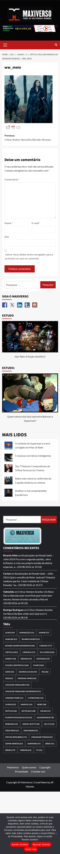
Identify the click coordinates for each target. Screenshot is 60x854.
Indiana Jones (27, 678)
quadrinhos (45, 717)
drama (26, 658)
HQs (9, 678)
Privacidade (21, 771)
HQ (45, 672)
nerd (41, 704)
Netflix (11, 711)
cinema (45, 645)
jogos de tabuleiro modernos (23, 691)
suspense (34, 743)
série (49, 743)
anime (44, 632)
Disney (10, 658)
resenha (11, 724)
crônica (29, 652)
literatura (36, 698)
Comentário (12, 179)
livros (10, 704)
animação (26, 632)
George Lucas (28, 672)
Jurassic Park (14, 698)
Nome (8, 223)
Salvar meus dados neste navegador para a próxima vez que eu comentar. (29, 256)
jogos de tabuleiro (17, 685)
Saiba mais (30, 849)
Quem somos (29, 767)
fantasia (43, 658)
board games (31, 639)
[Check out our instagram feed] (34, 304)
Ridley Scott (31, 724)
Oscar (45, 711)
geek (9, 672)
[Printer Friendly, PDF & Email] (13, 127)
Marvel (26, 704)
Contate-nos (38, 771)
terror (25, 750)
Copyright (45, 767)
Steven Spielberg (16, 737)
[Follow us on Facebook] (4, 304)
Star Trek (12, 730)
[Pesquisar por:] (22, 284)
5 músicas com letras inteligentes (33, 455)
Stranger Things (42, 737)
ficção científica (17, 665)
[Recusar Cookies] (56, 833)
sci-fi (49, 724)
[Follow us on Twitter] (12, 304)
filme (38, 665)
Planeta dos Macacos (18, 717)
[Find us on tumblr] (27, 304)
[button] (5, 45)
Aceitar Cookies (20, 844)
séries (10, 750)
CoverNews (40, 782)
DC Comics (47, 652)
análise (11, 639)
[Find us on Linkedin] (19, 304)
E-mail (36, 223)
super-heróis (14, 743)
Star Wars (31, 730)
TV (39, 750)
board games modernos (20, 645)
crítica (11, 652)
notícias (28, 711)
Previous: (27, 138)
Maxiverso (13, 767)
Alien (10, 632)
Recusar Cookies (41, 844)
